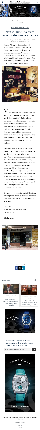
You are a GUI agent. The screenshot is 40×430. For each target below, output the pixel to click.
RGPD (20, 425)
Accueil (8, 21)
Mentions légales (20, 422)
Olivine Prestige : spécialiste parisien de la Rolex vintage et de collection (10, 303)
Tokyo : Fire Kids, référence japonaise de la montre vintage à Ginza (29, 303)
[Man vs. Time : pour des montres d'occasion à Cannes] (20, 67)
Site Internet (9, 218)
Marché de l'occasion (18, 21)
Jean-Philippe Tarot (12, 40)
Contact (20, 427)
